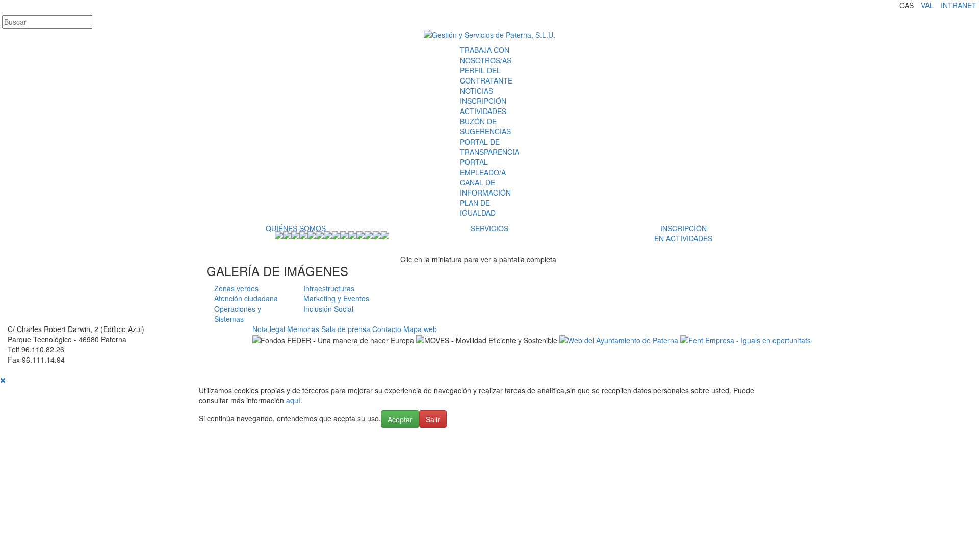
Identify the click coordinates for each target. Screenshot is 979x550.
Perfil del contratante (486, 75)
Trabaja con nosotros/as (485, 55)
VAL (927, 5)
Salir (433, 419)
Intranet (958, 5)
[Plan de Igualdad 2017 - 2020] (745, 339)
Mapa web (420, 329)
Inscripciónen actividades (683, 233)
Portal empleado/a (483, 167)
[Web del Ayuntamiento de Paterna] (618, 339)
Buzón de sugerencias (485, 126)
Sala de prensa (345, 329)
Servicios (489, 228)
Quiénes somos (296, 228)
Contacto (386, 329)
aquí (293, 400)
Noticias (476, 91)
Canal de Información (485, 187)
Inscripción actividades (483, 106)
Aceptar (400, 419)
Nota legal (268, 329)
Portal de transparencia (489, 146)
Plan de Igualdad (478, 208)
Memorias (303, 329)
